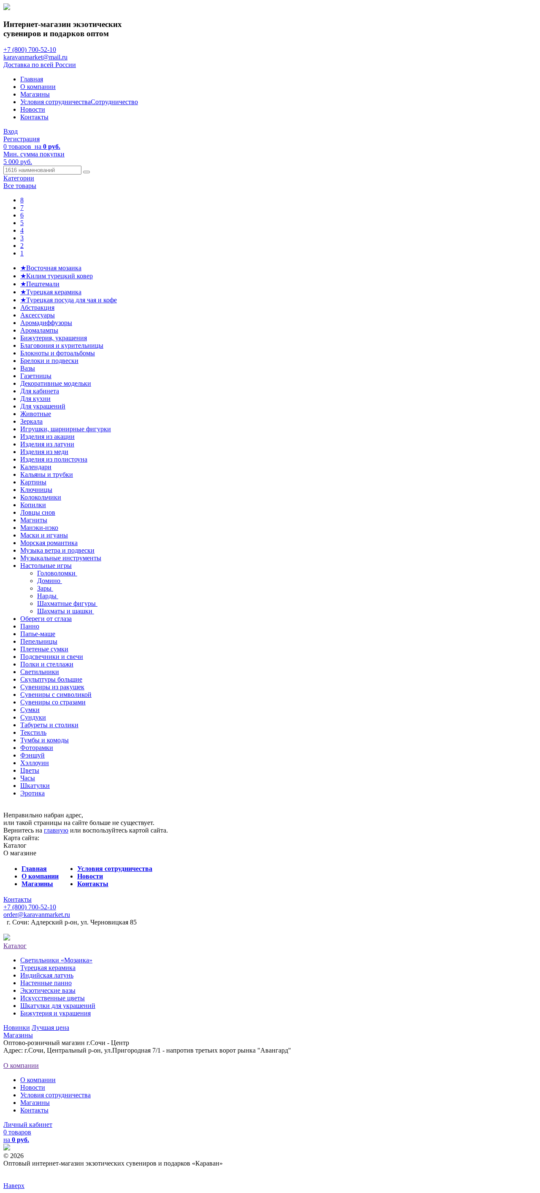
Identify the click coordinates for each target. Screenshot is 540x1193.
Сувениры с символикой (56, 694)
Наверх (13, 1185)
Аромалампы (39, 330)
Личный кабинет (27, 1124)
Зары (45, 588)
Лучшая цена (50, 1027)
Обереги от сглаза (46, 618)
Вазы (27, 368)
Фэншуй (32, 755)
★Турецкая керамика (50, 292)
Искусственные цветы (52, 998)
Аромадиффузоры (46, 322)
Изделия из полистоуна (53, 459)
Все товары (19, 185)
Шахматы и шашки (65, 611)
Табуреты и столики (49, 724)
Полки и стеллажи (46, 664)
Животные (35, 413)
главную (56, 830)
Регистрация (21, 138)
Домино (49, 580)
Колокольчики (40, 497)
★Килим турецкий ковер (56, 275)
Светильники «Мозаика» (56, 960)
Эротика (32, 793)
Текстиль (33, 732)
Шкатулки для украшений (57, 1005)
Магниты (33, 520)
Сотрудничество (114, 101)
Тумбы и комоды (44, 740)
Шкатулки (35, 785)
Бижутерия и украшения (55, 1013)
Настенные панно (46, 982)
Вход (10, 131)
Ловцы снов (37, 512)
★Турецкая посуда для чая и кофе (68, 300)
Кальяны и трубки (46, 474)
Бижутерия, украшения (53, 337)
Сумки (30, 709)
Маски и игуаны (44, 535)
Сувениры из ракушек (52, 687)
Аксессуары (37, 315)
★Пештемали (39, 284)
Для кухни (35, 398)
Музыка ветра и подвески (57, 550)
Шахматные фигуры (67, 603)
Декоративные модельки (55, 383)
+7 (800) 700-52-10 (29, 49)
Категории (18, 178)
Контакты (34, 117)
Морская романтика (49, 542)
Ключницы (36, 489)
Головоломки (57, 573)
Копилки (33, 504)
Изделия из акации (47, 436)
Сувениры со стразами (53, 702)
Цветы (29, 770)
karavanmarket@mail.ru (35, 57)
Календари (35, 466)
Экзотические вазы (48, 990)
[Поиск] (86, 172)
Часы (27, 778)
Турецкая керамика (48, 967)
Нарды (47, 595)
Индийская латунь (46, 975)
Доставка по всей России (39, 64)
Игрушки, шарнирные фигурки (65, 429)
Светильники (39, 671)
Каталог (15, 945)
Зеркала (31, 421)
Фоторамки (36, 747)
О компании (38, 86)
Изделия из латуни (47, 444)
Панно (29, 626)
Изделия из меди (44, 451)
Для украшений (42, 406)
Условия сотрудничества (55, 101)
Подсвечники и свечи (51, 656)
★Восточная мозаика (50, 267)
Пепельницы (38, 641)
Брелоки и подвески (49, 360)
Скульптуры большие (51, 679)
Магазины (35, 94)
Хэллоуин (34, 762)
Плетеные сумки (44, 649)
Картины (33, 482)
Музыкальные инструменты (60, 558)
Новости (32, 109)
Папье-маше (37, 633)
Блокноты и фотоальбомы (57, 353)
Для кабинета (39, 391)
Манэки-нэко (39, 527)
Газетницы (35, 375)
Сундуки (33, 717)
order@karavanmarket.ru (36, 914)
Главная (31, 79)
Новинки (16, 1027)
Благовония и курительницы (61, 345)
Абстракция (37, 307)
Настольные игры (46, 565)
